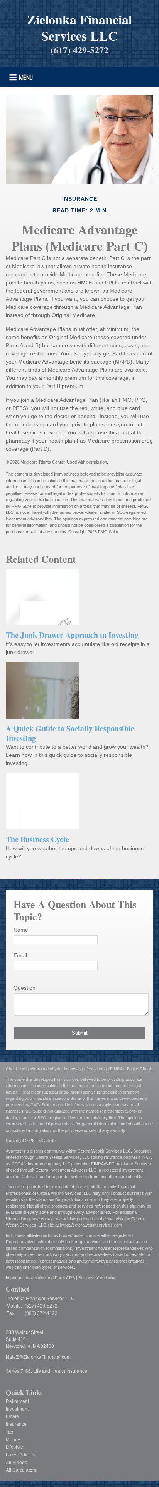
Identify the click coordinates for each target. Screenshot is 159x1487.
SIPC (110, 1163)
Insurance (16, 1424)
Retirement (17, 1401)
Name (21, 930)
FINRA (97, 1163)
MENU (26, 77)
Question (25, 988)
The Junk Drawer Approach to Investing (72, 635)
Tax (9, 1432)
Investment (17, 1409)
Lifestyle (14, 1447)
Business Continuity (96, 1277)
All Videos (16, 1462)
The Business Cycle (37, 839)
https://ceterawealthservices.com (91, 1225)
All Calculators (21, 1470)
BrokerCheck (139, 1069)
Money (13, 1439)
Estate (12, 1416)
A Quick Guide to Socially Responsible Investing (70, 733)
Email (20, 955)
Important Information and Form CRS (40, 1277)
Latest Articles (20, 1455)
